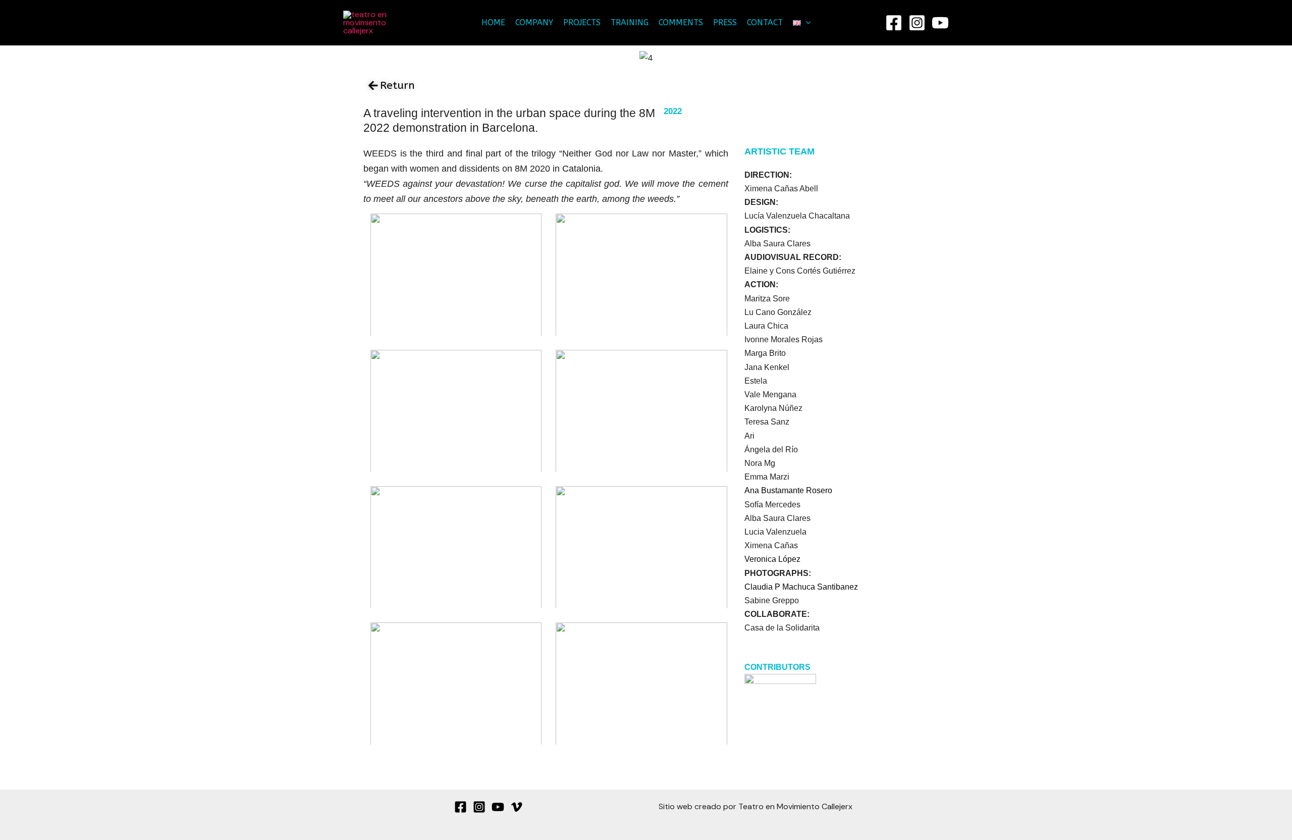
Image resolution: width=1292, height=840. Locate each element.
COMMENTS (681, 22)
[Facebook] (893, 22)
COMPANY (534, 22)
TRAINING (630, 22)
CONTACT (765, 22)
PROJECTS (582, 22)
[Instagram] (917, 22)
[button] (806, 22)
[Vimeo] (516, 807)
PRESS (725, 22)
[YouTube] (940, 22)
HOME (493, 22)
